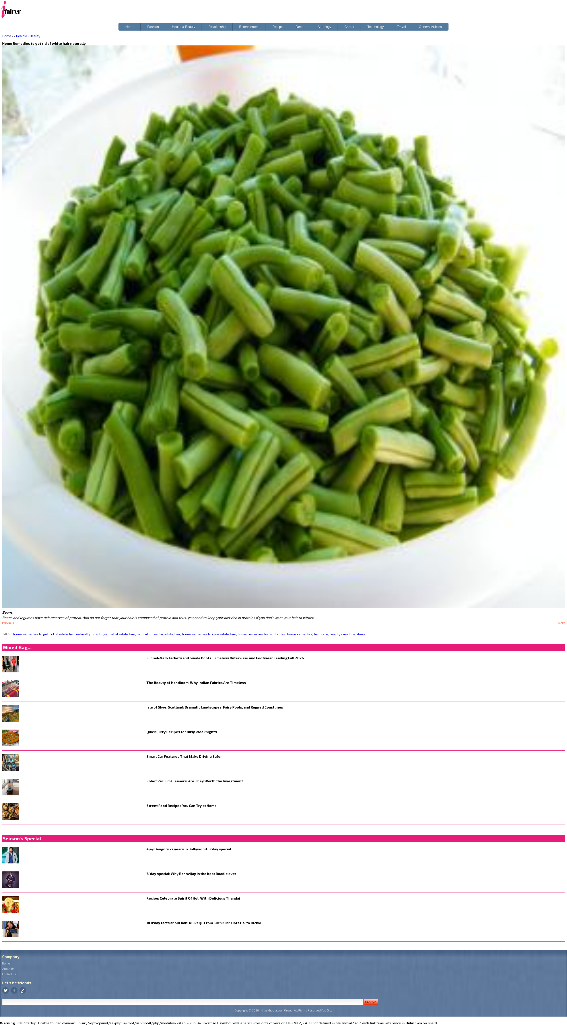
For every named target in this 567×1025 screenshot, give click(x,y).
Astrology (324, 27)
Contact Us (9, 974)
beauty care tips (342, 634)
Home (129, 27)
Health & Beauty (183, 27)
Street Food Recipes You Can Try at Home (181, 805)
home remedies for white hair (261, 634)
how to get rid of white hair (113, 634)
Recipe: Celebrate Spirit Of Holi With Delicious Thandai (193, 898)
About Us (8, 968)
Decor (300, 27)
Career (349, 27)
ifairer (361, 634)
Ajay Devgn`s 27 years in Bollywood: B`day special (188, 849)
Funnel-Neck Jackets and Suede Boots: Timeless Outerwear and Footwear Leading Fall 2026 (225, 658)
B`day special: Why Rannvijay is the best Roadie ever (191, 873)
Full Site (326, 1010)
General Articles (430, 27)
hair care (320, 634)
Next (561, 623)
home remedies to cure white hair (208, 634)
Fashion (153, 27)
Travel (401, 27)
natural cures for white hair (158, 634)
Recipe (277, 27)
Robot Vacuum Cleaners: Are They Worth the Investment (194, 781)
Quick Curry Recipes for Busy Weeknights (181, 732)
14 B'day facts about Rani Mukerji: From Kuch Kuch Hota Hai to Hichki (203, 923)
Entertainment (249, 27)
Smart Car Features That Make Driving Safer (184, 756)
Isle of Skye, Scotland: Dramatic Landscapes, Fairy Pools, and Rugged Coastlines (214, 707)
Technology (375, 27)
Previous (8, 623)
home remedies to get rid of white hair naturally (51, 634)
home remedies (299, 634)
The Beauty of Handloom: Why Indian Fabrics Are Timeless (196, 682)
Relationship (217, 27)
